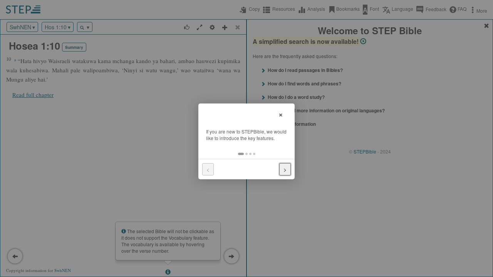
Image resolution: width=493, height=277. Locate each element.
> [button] (285, 169)
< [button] (208, 169)
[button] (241, 154)
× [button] (280, 113)
